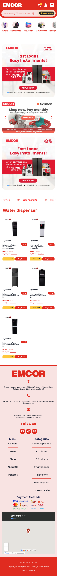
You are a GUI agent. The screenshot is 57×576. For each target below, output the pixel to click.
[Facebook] (22, 431)
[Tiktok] (28, 431)
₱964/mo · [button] (36, 303)
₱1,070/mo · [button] (37, 254)
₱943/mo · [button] (9, 352)
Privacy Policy (28, 570)
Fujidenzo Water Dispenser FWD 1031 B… (10, 295)
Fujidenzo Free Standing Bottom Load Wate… (37, 246)
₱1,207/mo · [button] (9, 254)
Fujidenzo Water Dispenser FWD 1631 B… (38, 295)
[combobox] (28, 13)
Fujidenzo (6, 241)
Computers (16, 31)
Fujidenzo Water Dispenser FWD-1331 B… (10, 344)
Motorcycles (41, 31)
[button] (52, 5)
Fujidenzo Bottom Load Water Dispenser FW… (9, 246)
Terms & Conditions (28, 562)
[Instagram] (34, 431)
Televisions (28, 31)
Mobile (5, 31)
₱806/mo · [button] (9, 303)
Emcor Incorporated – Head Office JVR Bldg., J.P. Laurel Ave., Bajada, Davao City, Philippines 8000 (28, 388)
